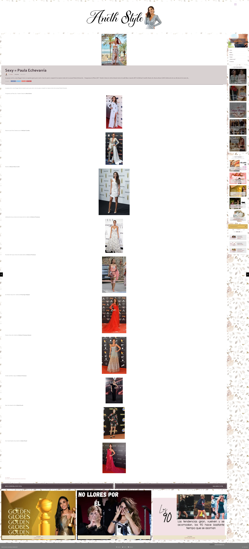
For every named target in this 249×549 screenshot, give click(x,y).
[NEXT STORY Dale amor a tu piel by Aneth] (247, 274)
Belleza (231, 54)
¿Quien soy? (232, 59)
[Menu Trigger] (235, 4)
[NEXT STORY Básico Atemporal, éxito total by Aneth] (1, 274)
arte (6, 478)
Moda (231, 52)
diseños (8, 478)
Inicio (231, 50)
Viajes (231, 57)
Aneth (11, 74)
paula (13, 478)
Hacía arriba (245, 547)
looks (11, 478)
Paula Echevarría (17, 478)
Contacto (232, 61)
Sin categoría (7, 477)
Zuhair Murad (23, 478)
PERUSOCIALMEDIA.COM (219, 544)
